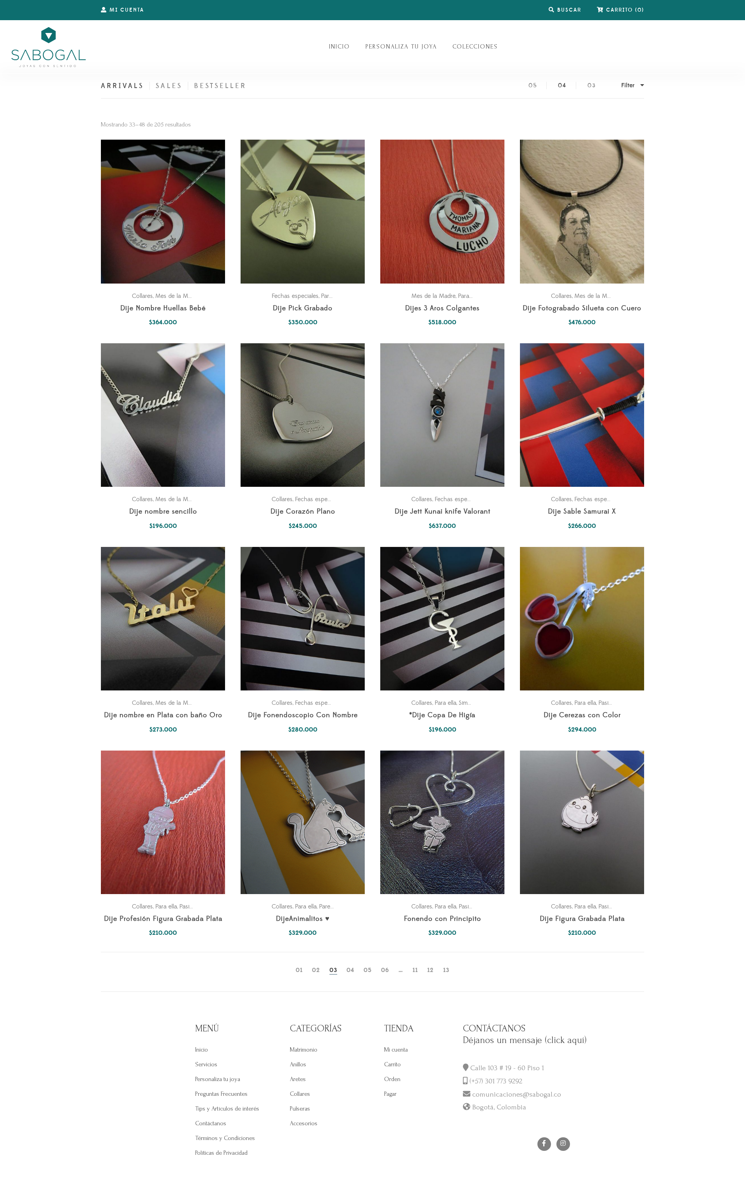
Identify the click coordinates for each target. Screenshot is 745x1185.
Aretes (298, 1079)
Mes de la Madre (177, 296)
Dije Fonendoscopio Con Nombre (303, 715)
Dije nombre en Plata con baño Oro (163, 715)
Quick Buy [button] (167, 212)
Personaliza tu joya (217, 1079)
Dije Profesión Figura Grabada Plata (163, 919)
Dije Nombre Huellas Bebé (163, 308)
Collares (142, 296)
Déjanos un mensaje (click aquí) (525, 1040)
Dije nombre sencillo (163, 512)
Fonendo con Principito (442, 919)
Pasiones (609, 703)
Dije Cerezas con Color (582, 715)
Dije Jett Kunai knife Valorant (442, 512)
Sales (169, 85)
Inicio (201, 1049)
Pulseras (300, 1108)
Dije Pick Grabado (303, 308)
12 (430, 970)
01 (299, 970)
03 (591, 85)
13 (446, 970)
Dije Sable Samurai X (582, 512)
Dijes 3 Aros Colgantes (442, 308)
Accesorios (303, 1123)
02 (316, 970)
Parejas (328, 906)
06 (385, 970)
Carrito (392, 1064)
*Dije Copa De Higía (442, 715)
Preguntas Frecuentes (221, 1093)
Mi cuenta (396, 1049)
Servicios (206, 1064)
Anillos (298, 1064)
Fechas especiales (295, 296)
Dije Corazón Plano (302, 512)
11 (415, 970)
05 (532, 85)
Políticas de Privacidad (221, 1152)
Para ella (332, 296)
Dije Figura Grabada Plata (582, 919)
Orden (392, 1079)
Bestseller (220, 85)
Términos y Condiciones (225, 1138)
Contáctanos (210, 1123)
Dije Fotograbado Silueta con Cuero (582, 308)
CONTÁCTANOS (494, 1028)
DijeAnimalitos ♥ (303, 919)
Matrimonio (303, 1049)
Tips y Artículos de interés (227, 1108)
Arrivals (122, 85)
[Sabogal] (48, 46)
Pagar (390, 1093)
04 (562, 85)
